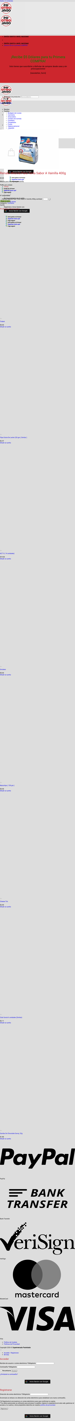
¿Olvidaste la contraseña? (9, 1374)
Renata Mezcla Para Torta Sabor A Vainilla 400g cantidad (22, 199)
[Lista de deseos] (1, 318)
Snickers (3, 669)
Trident (2, 321)
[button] (16, 45)
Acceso (14, 1370)
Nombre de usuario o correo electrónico (18, 1363)
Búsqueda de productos (12, 97)
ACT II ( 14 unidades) (7, 553)
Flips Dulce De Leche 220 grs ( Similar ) (13, 437)
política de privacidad (47, 1405)
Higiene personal (13, 126)
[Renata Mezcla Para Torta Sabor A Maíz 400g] (9, 115)
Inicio (2, 103)
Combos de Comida (14, 119)
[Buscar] (5, 99)
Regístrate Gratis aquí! (18, 179)
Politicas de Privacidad (12, 1344)
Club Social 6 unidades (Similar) (11, 1017)
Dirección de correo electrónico (15, 1394)
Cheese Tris (4, 901)
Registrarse (4, 1408)
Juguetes (11, 128)
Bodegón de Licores (14, 113)
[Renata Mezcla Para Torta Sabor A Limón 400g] (9, 125)
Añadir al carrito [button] (5, 327)
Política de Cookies (10, 1342)
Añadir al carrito (5, 201)
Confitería (8, 103)
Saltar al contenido (6, 1)
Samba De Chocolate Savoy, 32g (11, 1133)
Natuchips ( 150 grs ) (7, 785)
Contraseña (8, 1367)
